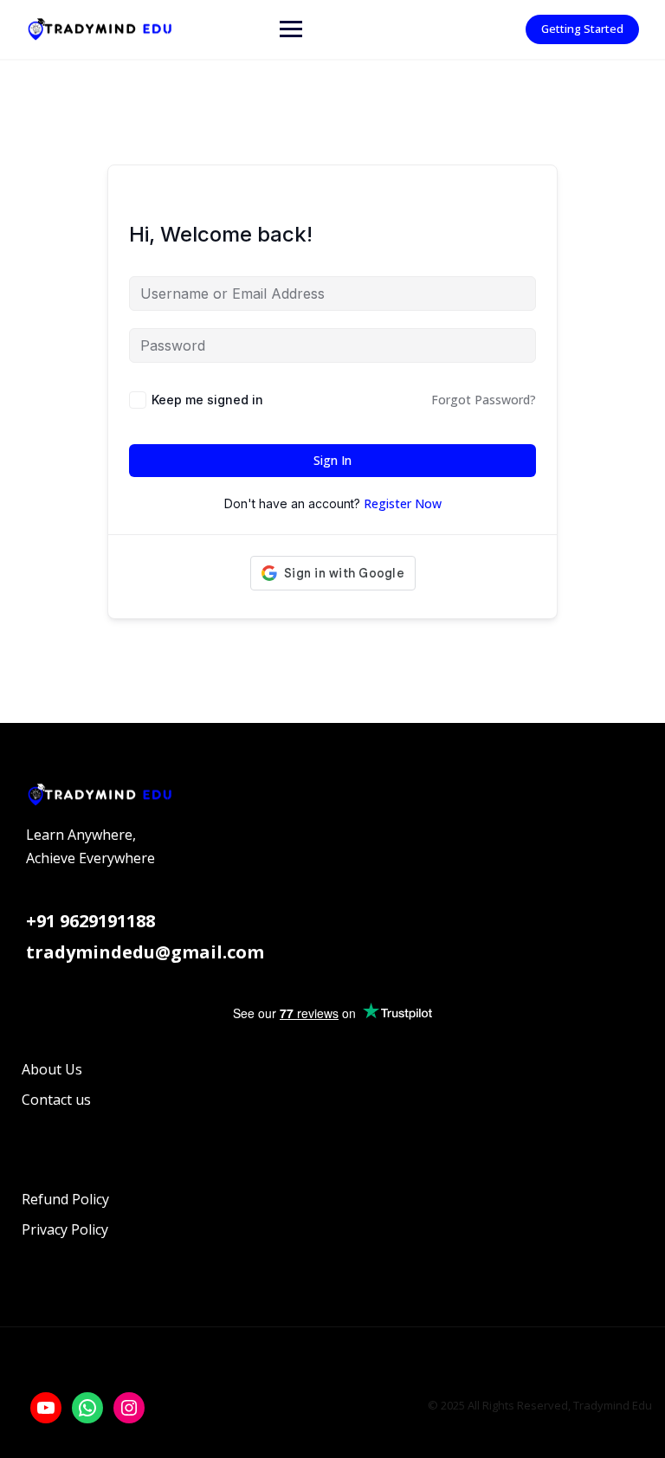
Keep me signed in (207, 399)
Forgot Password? (483, 399)
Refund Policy (65, 1199)
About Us (52, 1069)
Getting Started (582, 28)
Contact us (56, 1099)
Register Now (403, 503)
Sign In (332, 460)
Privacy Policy (65, 1229)
